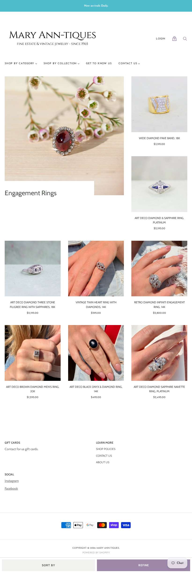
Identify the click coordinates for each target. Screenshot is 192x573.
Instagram (12, 481)
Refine (143, 565)
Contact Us (127, 63)
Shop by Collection (60, 63)
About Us (102, 462)
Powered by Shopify (96, 553)
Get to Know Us (98, 63)
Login (160, 39)
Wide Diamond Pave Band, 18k (159, 138)
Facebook (11, 488)
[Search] (185, 40)
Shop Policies (105, 449)
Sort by (48, 565)
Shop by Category (19, 63)
